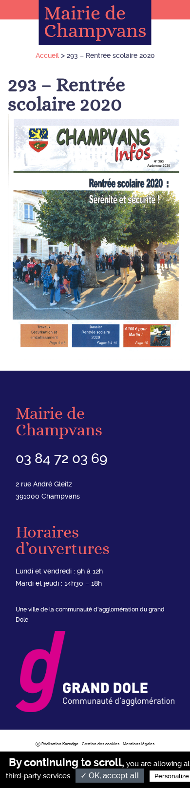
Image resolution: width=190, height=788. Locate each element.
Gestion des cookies (100, 744)
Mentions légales (138, 744)
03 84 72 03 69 (61, 458)
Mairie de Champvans (95, 22)
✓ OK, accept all (109, 775)
